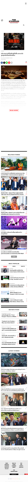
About (13, 467)
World (11, 276)
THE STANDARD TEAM (7, 58)
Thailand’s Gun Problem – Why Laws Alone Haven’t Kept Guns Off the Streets (9, 321)
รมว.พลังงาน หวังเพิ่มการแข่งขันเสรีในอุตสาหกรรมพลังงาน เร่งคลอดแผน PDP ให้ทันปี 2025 (12, 252)
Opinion (3, 230)
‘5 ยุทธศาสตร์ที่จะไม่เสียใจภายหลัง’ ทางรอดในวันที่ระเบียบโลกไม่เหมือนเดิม (9, 329)
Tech (9, 313)
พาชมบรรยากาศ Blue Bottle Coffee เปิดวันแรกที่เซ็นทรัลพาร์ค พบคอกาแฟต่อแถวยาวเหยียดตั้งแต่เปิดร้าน (17, 285)
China (2, 51)
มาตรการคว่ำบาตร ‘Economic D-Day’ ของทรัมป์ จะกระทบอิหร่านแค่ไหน (17, 278)
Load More (14, 453)
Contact (21, 467)
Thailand (3, 171)
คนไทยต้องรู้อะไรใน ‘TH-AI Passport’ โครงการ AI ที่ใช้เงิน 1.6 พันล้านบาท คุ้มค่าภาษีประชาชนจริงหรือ (9, 315)
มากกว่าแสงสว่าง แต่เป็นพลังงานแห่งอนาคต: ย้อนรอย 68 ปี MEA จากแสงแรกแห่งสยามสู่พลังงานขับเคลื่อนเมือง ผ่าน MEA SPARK (13, 174)
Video (13, 464)
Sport (11, 268)
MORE (14, 256)
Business (3, 250)
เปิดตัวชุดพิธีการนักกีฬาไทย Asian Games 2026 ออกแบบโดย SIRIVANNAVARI (17, 271)
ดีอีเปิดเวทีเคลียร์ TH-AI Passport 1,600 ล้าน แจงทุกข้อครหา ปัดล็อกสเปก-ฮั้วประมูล (17, 293)
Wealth (14, 463)
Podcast (7, 464)
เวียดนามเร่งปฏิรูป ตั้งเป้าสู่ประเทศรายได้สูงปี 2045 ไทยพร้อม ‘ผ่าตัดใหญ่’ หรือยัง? (13, 370)
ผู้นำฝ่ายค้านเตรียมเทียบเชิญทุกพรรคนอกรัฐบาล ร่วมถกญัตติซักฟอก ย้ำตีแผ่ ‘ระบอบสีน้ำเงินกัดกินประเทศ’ (12, 429)
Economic (9, 250)
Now (21, 464)
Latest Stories (14, 351)
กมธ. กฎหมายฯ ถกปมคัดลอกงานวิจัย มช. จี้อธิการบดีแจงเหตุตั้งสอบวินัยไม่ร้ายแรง (11, 409)
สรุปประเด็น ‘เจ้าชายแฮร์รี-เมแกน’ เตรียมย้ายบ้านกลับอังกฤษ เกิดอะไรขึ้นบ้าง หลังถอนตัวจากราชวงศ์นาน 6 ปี (8, 336)
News (8, 171)
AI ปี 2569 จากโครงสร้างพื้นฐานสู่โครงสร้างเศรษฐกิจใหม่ (11, 233)
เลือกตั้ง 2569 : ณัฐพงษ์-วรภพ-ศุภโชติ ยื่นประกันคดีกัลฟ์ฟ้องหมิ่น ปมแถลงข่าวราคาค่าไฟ (12, 213)
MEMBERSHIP (14, 474)
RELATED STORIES (14, 155)
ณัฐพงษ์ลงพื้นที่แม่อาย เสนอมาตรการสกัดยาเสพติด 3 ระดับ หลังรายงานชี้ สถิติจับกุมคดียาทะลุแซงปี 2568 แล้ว (13, 389)
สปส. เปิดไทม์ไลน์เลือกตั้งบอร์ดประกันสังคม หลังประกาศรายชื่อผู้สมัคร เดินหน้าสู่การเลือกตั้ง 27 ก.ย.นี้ (9, 343)
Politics (3, 191)
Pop (21, 463)
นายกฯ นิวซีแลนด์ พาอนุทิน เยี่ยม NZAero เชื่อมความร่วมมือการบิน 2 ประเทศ (17, 300)
